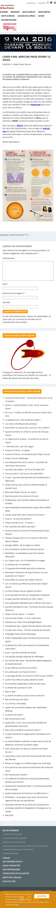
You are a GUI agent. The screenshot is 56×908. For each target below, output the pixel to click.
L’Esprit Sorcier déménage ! (17, 458)
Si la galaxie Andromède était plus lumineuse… (25, 568)
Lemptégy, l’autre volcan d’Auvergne (20, 634)
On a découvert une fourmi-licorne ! (21, 672)
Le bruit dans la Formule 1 (13, 834)
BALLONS (9, 815)
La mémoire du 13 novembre (17, 564)
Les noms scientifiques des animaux (21, 424)
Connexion (31, 3)
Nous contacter (11, 865)
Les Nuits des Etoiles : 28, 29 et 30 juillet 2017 (25, 469)
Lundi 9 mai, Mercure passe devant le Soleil (24, 679)
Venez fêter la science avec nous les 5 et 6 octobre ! (27, 427)
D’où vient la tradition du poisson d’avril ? (23, 730)
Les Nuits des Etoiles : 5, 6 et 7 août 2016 (23, 618)
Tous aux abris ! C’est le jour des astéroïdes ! (24, 473)
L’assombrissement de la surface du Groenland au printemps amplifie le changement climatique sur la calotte (28, 808)
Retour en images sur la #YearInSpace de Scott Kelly (28, 763)
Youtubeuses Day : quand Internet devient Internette (28, 626)
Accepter (41, 896)
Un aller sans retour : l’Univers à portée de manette (27, 630)
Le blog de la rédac (26, 16)
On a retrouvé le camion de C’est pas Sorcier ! (25, 549)
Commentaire (8, 258)
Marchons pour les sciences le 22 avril (22, 496)
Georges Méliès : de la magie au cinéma (22, 545)
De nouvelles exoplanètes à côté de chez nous (25, 683)
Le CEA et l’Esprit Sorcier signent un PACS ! (23, 591)
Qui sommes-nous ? (13, 861)
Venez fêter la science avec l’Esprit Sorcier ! (24, 579)
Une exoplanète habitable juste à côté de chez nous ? (28, 603)
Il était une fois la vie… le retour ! (19, 522)
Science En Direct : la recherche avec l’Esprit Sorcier (27, 454)
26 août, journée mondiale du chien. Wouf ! (24, 599)
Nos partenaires (8, 20)
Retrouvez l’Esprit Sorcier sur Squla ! (21, 492)
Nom (5, 284)
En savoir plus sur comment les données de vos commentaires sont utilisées (27, 319)
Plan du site (9, 881)
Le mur (41, 16)
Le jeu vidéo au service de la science (21, 668)
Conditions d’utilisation (16, 873)
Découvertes (44, 12)
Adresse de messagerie (13, 293)
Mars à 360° (10, 691)
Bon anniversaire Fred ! (15, 719)
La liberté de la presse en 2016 (18, 687)
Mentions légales (12, 877)
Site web (6, 302)
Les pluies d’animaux (10, 853)
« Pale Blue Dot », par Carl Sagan (19, 446)
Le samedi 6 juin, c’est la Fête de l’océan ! (23, 420)
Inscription (42, 3)
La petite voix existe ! (14, 714)
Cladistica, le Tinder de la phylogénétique (23, 622)
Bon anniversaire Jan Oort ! (17, 699)
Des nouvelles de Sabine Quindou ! (20, 526)
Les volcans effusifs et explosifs (14, 838)
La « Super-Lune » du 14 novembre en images (25, 560)
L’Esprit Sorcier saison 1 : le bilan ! (20, 614)
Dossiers (4, 12)
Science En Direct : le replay (17, 450)
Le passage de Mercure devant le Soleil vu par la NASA (29, 676)
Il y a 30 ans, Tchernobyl (15, 703)
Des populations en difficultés (14, 842)
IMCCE (20, 125)
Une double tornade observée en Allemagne (24, 656)
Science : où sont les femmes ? (18, 519)
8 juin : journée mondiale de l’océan (20, 652)
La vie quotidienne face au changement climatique (27, 595)
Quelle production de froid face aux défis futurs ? (26, 793)
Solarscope (35, 104)
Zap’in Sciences (8, 16)
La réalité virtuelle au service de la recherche (25, 695)
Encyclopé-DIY (28, 12)
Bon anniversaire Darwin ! (16, 774)
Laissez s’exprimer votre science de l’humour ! (25, 514)
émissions (15, 12)
